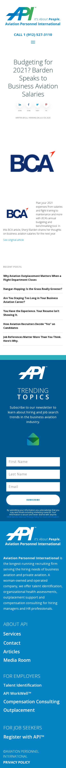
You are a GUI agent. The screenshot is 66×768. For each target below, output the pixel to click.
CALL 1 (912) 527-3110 (33, 34)
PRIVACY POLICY (16, 762)
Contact (12, 643)
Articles (11, 651)
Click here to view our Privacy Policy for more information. (33, 516)
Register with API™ (23, 737)
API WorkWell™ (17, 693)
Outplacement (19, 710)
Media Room (17, 660)
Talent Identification (22, 685)
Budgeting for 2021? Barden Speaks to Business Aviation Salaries (33, 78)
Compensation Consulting (31, 701)
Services (12, 634)
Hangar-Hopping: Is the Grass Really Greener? (32, 289)
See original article (13, 240)
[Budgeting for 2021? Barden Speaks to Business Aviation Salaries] (33, 161)
